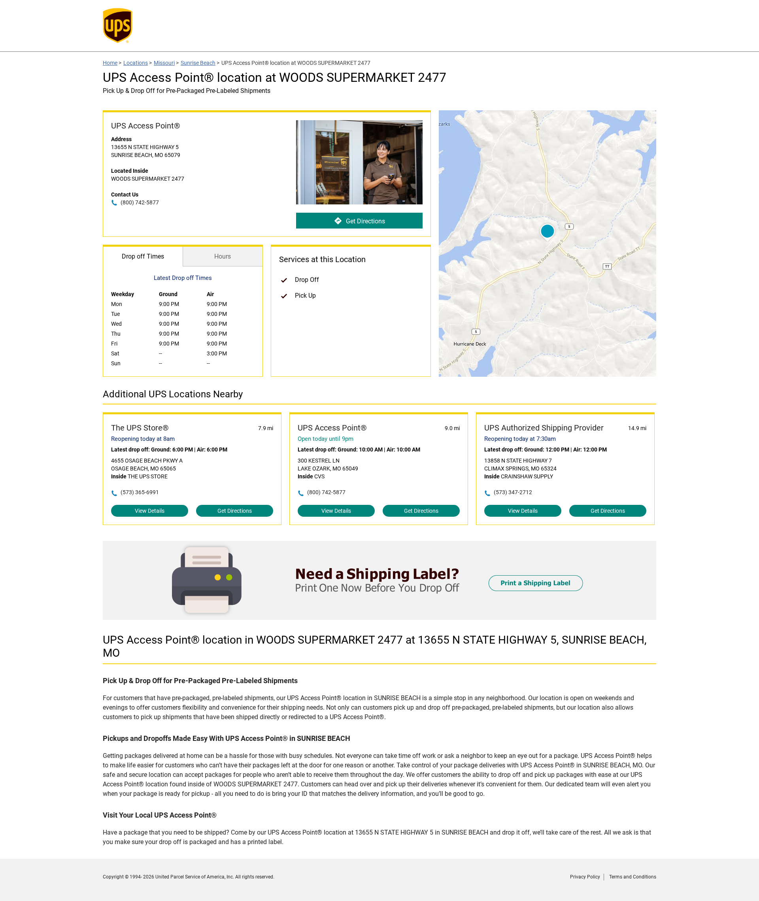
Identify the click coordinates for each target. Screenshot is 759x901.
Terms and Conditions (632, 877)
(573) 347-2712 (513, 492)
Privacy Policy (585, 877)
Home (110, 63)
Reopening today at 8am (143, 438)
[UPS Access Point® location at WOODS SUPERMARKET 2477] (379, 617)
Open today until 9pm (325, 438)
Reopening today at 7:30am (520, 438)
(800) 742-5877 (140, 202)
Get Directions (365, 221)
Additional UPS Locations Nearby (173, 394)
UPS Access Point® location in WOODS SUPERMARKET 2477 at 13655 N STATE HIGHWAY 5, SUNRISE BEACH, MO (375, 646)
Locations (135, 63)
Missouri (164, 63)
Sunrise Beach (198, 63)
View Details (149, 511)
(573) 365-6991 (140, 492)
